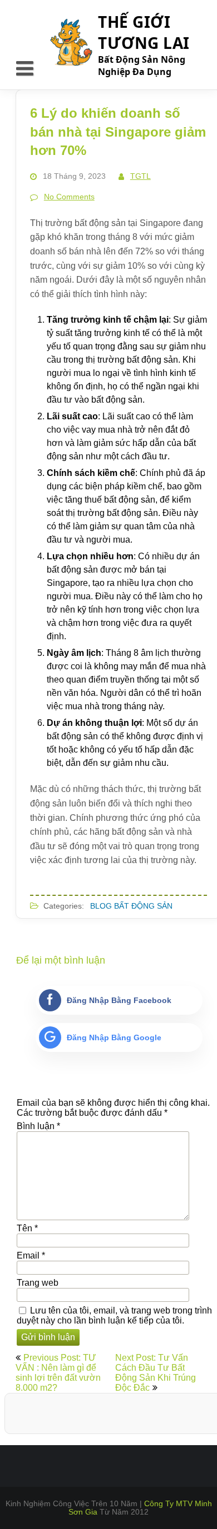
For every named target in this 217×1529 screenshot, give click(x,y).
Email (31, 1255)
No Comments (69, 197)
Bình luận (38, 1126)
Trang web (37, 1282)
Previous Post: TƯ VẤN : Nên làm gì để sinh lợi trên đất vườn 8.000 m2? (58, 1372)
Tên (27, 1228)
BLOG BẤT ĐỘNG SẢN (131, 906)
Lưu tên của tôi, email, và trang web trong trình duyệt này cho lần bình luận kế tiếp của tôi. (114, 1315)
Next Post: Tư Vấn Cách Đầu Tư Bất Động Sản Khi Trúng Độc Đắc (155, 1372)
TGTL (140, 176)
